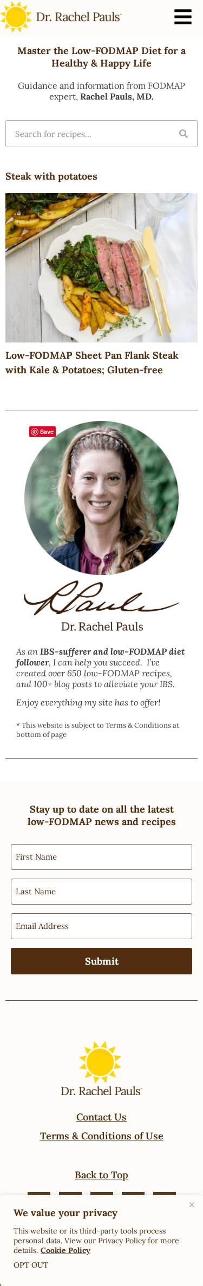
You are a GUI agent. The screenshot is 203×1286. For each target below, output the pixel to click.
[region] (101, 1240)
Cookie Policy (65, 1250)
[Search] (183, 134)
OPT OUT (31, 1265)
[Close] (191, 1204)
